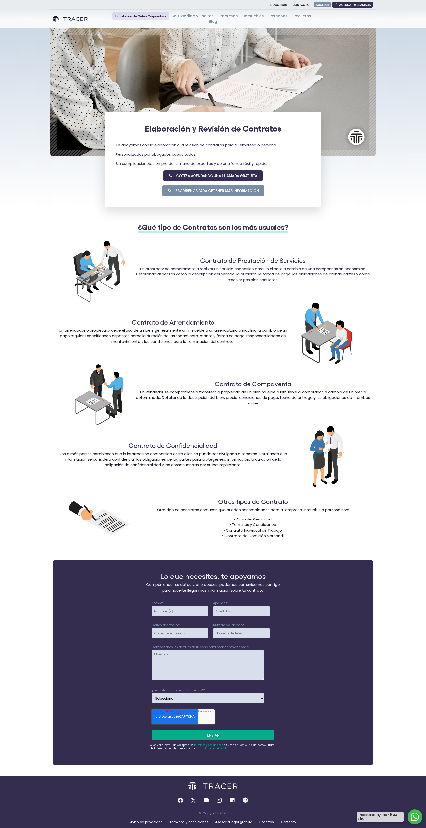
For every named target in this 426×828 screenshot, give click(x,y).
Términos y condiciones (189, 822)
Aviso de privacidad (147, 822)
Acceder (322, 4)
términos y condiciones (208, 745)
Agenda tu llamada (354, 4)
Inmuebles (254, 16)
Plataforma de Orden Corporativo (141, 16)
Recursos (302, 16)
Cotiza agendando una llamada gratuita (214, 175)
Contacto (301, 4)
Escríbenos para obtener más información (215, 190)
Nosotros (278, 4)
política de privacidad (215, 748)
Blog (213, 21)
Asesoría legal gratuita (234, 822)
